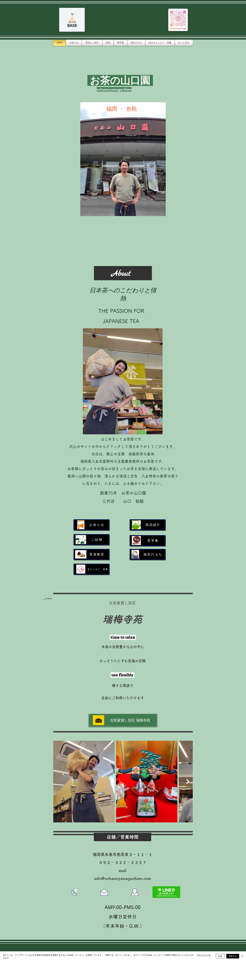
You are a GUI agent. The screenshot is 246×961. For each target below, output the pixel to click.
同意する (233, 956)
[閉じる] (242, 956)
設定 (220, 956)
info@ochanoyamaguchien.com (122, 878)
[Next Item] (187, 781)
